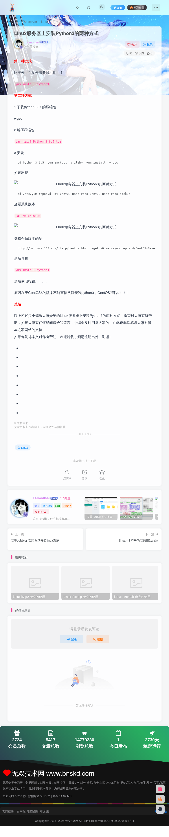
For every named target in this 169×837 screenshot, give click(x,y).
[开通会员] (160, 799)
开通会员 (139, 7)
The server (29, 21)
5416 (49, 506)
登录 (74, 639)
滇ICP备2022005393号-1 (119, 820)
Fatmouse (32, 42)
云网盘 (21, 811)
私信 (150, 44)
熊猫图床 (33, 811)
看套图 (44, 811)
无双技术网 (72, 820)
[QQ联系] (160, 809)
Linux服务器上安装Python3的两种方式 (56, 33)
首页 (14, 21)
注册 (100, 639)
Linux (45, 21)
